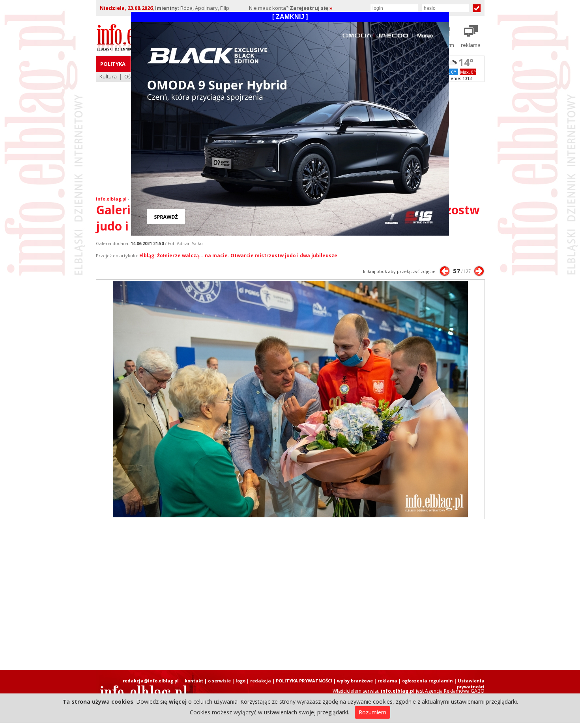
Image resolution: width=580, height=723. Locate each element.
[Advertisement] (290, 594)
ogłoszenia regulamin (427, 681)
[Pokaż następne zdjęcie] (479, 271)
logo (240, 681)
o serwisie (219, 681)
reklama (387, 681)
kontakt (194, 681)
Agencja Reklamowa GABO (455, 691)
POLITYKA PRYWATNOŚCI (304, 681)
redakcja (260, 681)
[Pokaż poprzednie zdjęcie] (445, 271)
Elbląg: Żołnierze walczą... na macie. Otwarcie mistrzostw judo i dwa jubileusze (238, 255)
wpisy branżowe (355, 681)
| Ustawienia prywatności (469, 684)
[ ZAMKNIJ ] (290, 16)
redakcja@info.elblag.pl (151, 681)
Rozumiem (372, 712)
